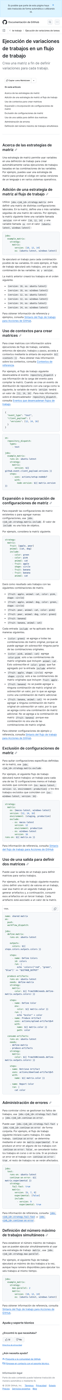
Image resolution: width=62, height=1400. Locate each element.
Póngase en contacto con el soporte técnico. (27, 1363)
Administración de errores (25, 1102)
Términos (29, 1385)
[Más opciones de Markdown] (33, 80)
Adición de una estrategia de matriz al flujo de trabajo (27, 191)
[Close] (53, 5)
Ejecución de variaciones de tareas (42, 30)
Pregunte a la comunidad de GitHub (23, 1359)
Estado (52, 1385)
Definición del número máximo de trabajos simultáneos (29, 1232)
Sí (9, 1339)
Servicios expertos (21, 1388)
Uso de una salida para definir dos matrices (28, 861)
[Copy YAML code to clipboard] (55, 909)
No (20, 1339)
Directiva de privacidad (12, 1345)
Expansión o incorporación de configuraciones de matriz (28, 500)
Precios (6, 1388)
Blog (35, 1388)
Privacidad (41, 1385)
